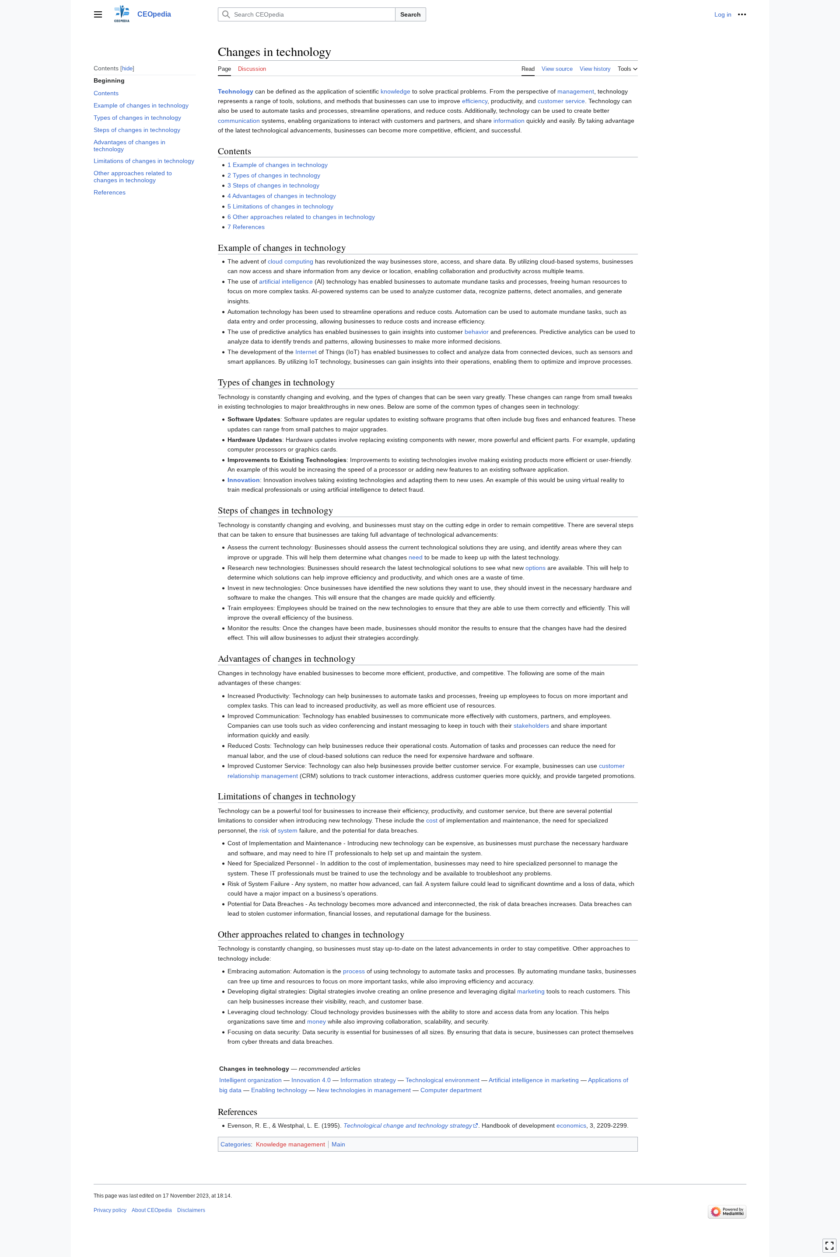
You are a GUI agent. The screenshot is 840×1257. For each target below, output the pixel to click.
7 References (246, 226)
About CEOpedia (152, 1210)
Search (410, 14)
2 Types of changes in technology (274, 175)
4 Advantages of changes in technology (282, 195)
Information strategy (368, 1079)
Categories (235, 1144)
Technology (235, 91)
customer (551, 100)
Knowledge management (290, 1144)
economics (571, 1125)
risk (264, 830)
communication (239, 120)
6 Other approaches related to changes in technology (301, 216)
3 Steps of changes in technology (273, 185)
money (316, 1021)
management (575, 91)
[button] (98, 14)
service (575, 100)
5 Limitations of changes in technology (280, 206)
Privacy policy (110, 1210)
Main (338, 1144)
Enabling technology (279, 1090)
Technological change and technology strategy (407, 1125)
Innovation (244, 479)
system (288, 830)
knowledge (395, 91)
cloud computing (290, 261)
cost (432, 820)
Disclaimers (191, 1210)
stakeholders (531, 725)
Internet (306, 351)
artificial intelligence (286, 281)
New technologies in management (364, 1090)
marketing (531, 991)
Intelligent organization (250, 1079)
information (509, 120)
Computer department (451, 1090)
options (535, 567)
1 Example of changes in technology (278, 164)
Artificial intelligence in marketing (534, 1079)
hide (127, 68)
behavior (477, 331)
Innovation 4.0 (311, 1079)
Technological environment (443, 1079)
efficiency (474, 100)
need (416, 557)
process (354, 971)
